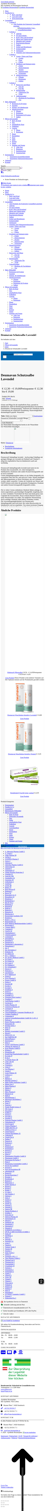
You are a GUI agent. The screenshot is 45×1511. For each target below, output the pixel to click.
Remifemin (9, 1179)
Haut (10, 833)
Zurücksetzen (38, 416)
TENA (8, 1254)
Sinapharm (9, 1224)
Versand (8, 398)
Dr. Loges (9, 963)
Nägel (11, 839)
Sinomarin (9, 1226)
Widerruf (14, 1438)
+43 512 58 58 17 (10, 1408)
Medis (7, 1090)
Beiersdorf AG (10, 895)
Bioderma (9, 904)
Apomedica (10, 878)
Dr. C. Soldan (10, 956)
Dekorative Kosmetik (16, 816)
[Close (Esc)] (2, 1504)
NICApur (9, 1109)
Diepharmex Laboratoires (14, 944)
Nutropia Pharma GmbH (14, 1120)
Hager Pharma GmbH (13, 1022)
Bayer (8, 893)
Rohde (8, 1190)
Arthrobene (9, 882)
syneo (7, 1243)
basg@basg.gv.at (6, 1391)
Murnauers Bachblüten (13, 1099)
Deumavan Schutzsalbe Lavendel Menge (14, 418)
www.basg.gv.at (6, 1389)
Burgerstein (9, 925)
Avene (8, 886)
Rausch (8, 1173)
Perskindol (9, 1149)
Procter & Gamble (11, 1166)
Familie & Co (9, 807)
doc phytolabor (10, 950)
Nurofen (8, 1118)
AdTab (8, 857)
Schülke (8, 1213)
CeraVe (8, 931)
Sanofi (8, 1203)
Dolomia (9, 952)
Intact (7, 1043)
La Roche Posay (11, 1060)
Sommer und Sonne (15, 841)
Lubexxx (8, 1075)
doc (7, 948)
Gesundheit (9, 809)
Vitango (8, 1281)
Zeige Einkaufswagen (8, 176)
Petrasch (8, 1150)
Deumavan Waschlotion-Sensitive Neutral (22, 754)
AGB (20, 1436)
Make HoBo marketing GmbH (16, 1082)
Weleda (8, 1287)
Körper (11, 837)
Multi (7, 1096)
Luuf (7, 1077)
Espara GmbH (10, 980)
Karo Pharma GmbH (12, 1048)
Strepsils (8, 1239)
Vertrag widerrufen (7, 1487)
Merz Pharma (10, 1092)
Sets (6, 843)
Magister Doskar (11, 1080)
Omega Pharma (11, 1126)
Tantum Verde (10, 1247)
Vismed (8, 1279)
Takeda (8, 1245)
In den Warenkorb (7, 423)
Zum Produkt (9, 678)
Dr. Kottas (9, 961)
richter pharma (10, 1184)
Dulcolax (8, 971)
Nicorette (8, 1111)
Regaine (8, 1177)
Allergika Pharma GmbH (14, 865)
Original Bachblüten (13, 1133)
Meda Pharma (10, 1086)
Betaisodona (9, 901)
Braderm (8, 918)
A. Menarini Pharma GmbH (15, 851)
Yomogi (8, 1296)
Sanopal (8, 1205)
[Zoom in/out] (8, 1504)
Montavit (9, 1094)
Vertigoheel (9, 1271)
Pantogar (8, 1143)
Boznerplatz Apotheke (14, 916)
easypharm (9, 973)
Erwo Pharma (10, 978)
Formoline (9, 993)
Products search (8, 354)
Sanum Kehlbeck (11, 1211)
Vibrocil (8, 1275)
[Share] (4, 1504)
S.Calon (8, 1192)
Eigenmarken (9, 805)
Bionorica (9, 912)
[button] (19, 425)
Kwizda (8, 1056)
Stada (8, 1234)
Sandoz (8, 1200)
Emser (7, 976)
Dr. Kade (8, 959)
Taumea (8, 1251)
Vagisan (8, 1268)
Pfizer (7, 1154)
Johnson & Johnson (12, 1046)
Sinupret (8, 1228)
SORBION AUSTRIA (13, 1230)
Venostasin (9, 1270)
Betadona (9, 899)
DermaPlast (9, 939)
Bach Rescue (10, 889)
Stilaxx (8, 1237)
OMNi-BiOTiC (11, 1128)
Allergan (8, 863)
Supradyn (9, 1241)
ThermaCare (10, 1260)
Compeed (9, 937)
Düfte (11, 820)
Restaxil (8, 1181)
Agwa (7, 861)
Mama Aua (9, 1084)
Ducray (8, 969)
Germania (9, 1009)
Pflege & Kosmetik (11, 813)
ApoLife (9, 876)
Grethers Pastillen (11, 1014)
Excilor (8, 986)
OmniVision (9, 1131)
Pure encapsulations (12, 1169)
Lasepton (8, 1065)
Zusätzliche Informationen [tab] (13, 448)
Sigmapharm (10, 1219)
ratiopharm (9, 1171)
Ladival (8, 1063)
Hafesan (8, 1020)
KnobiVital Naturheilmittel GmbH (17, 1054)
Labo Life (9, 1061)
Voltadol (8, 1285)
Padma (8, 1139)
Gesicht (11, 826)
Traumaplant (10, 1264)
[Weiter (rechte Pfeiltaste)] (4, 1502)
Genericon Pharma (12, 1007)
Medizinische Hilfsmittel (13, 811)
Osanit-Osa (9, 1137)
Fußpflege (12, 824)
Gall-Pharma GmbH (12, 1001)
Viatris (8, 1273)
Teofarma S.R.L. (11, 1256)
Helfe (7, 1029)
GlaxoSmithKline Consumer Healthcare (19, 1012)
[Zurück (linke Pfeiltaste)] (2, 1502)
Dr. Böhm (9, 954)
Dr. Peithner (9, 965)
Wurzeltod (9, 1292)
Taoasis (8, 1249)
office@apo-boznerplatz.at (12, 1414)
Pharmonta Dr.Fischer (13, 1160)
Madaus (8, 1079)
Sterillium (9, 1236)
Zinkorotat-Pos (10, 1298)
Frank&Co (9, 995)
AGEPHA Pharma (12, 859)
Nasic (7, 1103)
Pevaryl (8, 1152)
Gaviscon (9, 1003)
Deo (10, 818)
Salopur (8, 1196)
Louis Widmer (11, 1073)
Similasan (9, 1222)
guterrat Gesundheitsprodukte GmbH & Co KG (21, 1018)
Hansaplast (9, 1024)
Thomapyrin (9, 1262)
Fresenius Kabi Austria (13, 997)
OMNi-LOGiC (10, 1130)
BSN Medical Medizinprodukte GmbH (18, 923)
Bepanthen (9, 897)
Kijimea (8, 1050)
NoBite (8, 1113)
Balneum (8, 891)
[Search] (21, 168)
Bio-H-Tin (9, 903)
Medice (8, 1088)
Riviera (8, 1188)
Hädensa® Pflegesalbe (15, 672)
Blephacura (9, 914)
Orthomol (9, 1135)
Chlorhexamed (10, 935)
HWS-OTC (10, 1035)
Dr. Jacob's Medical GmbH (14, 957)
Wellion (8, 1289)
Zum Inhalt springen (7, 2)
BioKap (8, 908)
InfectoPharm (10, 1039)
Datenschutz (13, 1436)
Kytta (7, 1058)
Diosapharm (9, 946)
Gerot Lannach (10, 1010)
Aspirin (8, 884)
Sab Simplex (10, 1194)
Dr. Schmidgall (10, 967)
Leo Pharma (9, 1069)
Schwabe (9, 1215)
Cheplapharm (10, 933)
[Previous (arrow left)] (2, 1506)
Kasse (17, 176)
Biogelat (8, 906)
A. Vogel (8, 853)
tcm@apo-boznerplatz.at (12, 1430)
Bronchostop (10, 921)
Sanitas (8, 1201)
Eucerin (8, 984)
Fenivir (8, 991)
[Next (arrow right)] (4, 1506)
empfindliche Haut (15, 822)
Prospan (8, 1167)
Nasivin (8, 1105)
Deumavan (9, 443)
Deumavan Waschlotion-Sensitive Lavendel (22, 715)
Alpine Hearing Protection (14, 872)
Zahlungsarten (5, 1438)
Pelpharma (9, 1147)
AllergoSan (10, 867)
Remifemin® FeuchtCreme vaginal (22, 793)
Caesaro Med (10, 927)
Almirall (8, 868)
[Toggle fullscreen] (6, 1504)
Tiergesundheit (10, 845)
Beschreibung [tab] (9, 446)
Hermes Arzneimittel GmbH (15, 1031)
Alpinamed (9, 870)
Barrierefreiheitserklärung (26, 1438)
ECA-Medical (10, 974)
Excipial (8, 988)
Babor (8, 887)
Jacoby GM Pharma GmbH (14, 1044)
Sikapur (8, 1220)
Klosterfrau (10, 1052)
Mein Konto (7, 183)
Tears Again (9, 1253)
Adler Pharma (10, 855)
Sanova (8, 1209)
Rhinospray (9, 1183)
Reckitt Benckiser (11, 1175)
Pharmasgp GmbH (12, 1158)
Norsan (8, 1114)
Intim (11, 835)
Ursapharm (9, 1266)
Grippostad (9, 1016)
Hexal (7, 1033)
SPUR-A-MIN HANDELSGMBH (17, 1232)
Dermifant (9, 940)
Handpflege (13, 831)
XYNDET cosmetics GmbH (15, 1294)
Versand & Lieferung (30, 1436)
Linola (8, 1071)
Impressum (4, 1436)
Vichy (8, 1277)
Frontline (8, 999)
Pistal (7, 1162)
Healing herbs (10, 1026)
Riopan (8, 1186)
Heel (7, 1027)
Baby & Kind (13, 814)
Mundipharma (10, 1097)
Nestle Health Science (13, 1107)
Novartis (8, 1116)
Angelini (9, 874)
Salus (7, 1198)
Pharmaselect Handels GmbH (15, 1156)
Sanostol (8, 1207)
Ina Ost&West (10, 1037)
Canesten (8, 929)
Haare (11, 830)
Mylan (8, 1101)
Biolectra (8, 910)
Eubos (7, 982)
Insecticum (9, 1041)
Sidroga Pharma (11, 1217)
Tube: (3, 416)
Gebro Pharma (11, 1005)
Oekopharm (10, 1122)
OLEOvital (9, 1124)
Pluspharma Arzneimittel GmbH (16, 1164)
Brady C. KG (10, 920)
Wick (7, 1290)
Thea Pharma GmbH (12, 1258)
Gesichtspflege (14, 828)
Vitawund (9, 1283)
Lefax (7, 1067)
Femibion (9, 990)
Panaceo (8, 1141)
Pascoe (8, 1145)
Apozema (9, 880)
